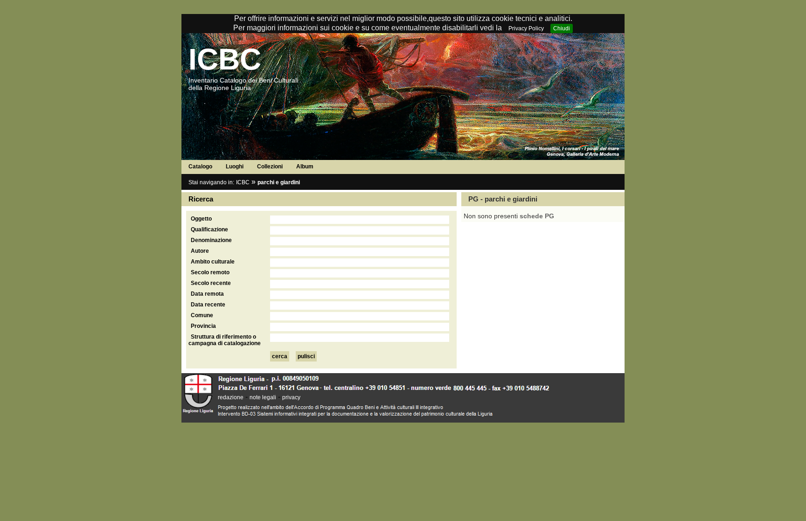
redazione (230, 397)
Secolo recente (211, 283)
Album (304, 166)
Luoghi (234, 166)
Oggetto (201, 218)
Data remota (207, 294)
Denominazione (211, 240)
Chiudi (561, 28)
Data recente (208, 304)
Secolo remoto (210, 272)
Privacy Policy (526, 28)
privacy (291, 397)
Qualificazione (209, 229)
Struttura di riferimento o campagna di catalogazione (224, 340)
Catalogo (200, 166)
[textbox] (359, 219)
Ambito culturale (213, 261)
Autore (200, 251)
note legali (263, 397)
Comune (202, 315)
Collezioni (270, 166)
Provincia (203, 326)
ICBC (224, 59)
